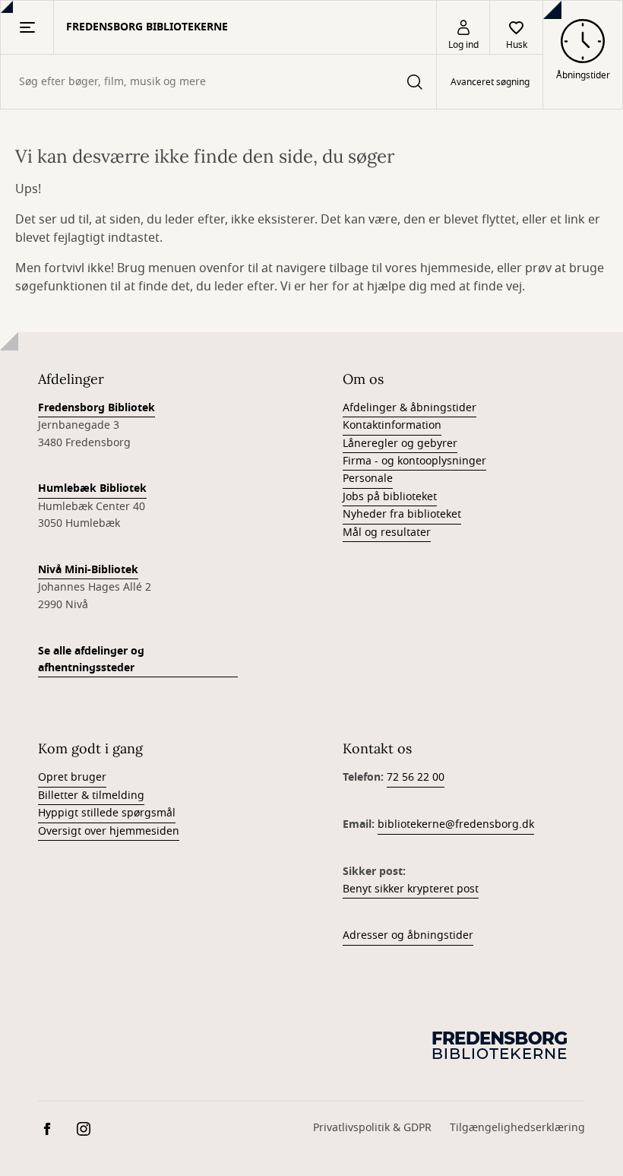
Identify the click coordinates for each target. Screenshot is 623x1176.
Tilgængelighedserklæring (517, 1128)
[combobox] (218, 82)
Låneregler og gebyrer (400, 444)
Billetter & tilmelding (91, 796)
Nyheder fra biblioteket (402, 514)
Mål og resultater (387, 532)
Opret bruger (72, 777)
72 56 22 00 (415, 777)
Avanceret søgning (490, 82)
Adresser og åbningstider (408, 935)
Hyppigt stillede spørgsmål (107, 813)
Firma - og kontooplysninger (414, 461)
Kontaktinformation (392, 425)
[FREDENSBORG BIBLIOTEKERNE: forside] (501, 1044)
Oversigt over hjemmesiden (108, 831)
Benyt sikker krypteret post (411, 889)
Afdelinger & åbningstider (409, 408)
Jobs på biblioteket (390, 497)
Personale (368, 479)
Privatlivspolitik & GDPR (372, 1128)
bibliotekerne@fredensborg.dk (456, 824)
